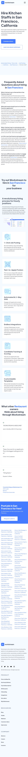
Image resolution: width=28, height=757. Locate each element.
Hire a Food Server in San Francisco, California (20, 580)
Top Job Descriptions (6, 685)
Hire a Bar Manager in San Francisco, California (6, 617)
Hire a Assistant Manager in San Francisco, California (6, 585)
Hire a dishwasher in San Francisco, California (6, 565)
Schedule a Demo (8, 41)
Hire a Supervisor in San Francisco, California (6, 591)
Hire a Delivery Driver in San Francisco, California (7, 579)
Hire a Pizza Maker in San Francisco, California (20, 608)
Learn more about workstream (11, 47)
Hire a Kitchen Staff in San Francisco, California (20, 602)
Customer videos (5, 721)
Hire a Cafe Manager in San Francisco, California (21, 531)
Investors (3, 745)
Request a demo (9, 519)
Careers (3, 739)
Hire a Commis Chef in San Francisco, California (21, 543)
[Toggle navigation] (25, 2)
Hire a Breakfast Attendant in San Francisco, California (6, 622)
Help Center (4, 725)
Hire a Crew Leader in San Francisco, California (20, 549)
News (2, 742)
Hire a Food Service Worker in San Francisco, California (20, 586)
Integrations (4, 695)
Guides (3, 715)
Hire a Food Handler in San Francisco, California (20, 561)
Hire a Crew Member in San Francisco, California (21, 555)
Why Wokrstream (5, 701)
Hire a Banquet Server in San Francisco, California (7, 607)
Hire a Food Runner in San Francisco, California (20, 574)
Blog (2, 712)
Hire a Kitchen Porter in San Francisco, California (21, 596)
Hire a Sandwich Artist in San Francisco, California (20, 614)
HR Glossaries (4, 688)
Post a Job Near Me (5, 679)
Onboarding (4, 692)
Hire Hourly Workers (6, 682)
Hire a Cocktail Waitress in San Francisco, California (20, 537)
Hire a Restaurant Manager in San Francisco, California (6, 597)
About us (3, 736)
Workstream (12, 117)
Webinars (3, 718)
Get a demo (4, 698)
